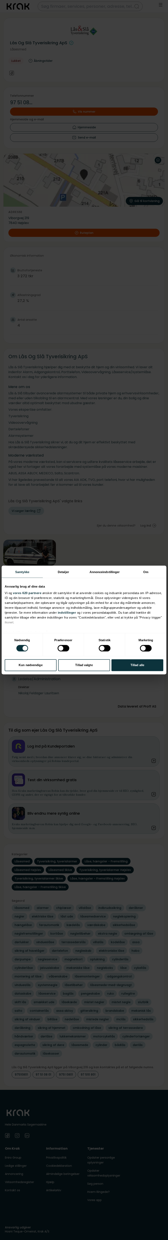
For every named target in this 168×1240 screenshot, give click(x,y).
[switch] (63, 648)
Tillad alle (137, 665)
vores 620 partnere (27, 593)
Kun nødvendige (30, 665)
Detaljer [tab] (63, 572)
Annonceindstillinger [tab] (105, 572)
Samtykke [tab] (22, 572)
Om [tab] (145, 572)
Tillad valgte (84, 665)
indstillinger (67, 612)
